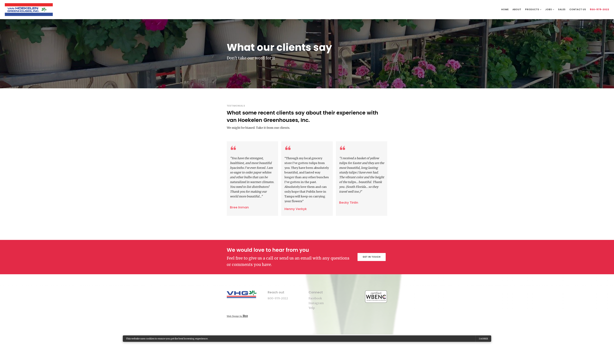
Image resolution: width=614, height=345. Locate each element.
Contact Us (577, 9)
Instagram (316, 303)
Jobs (548, 9)
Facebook (315, 298)
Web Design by (235, 316)
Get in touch (372, 256)
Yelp (312, 308)
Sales (562, 9)
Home (505, 9)
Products (532, 9)
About (516, 9)
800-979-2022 (599, 9)
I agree (483, 338)
